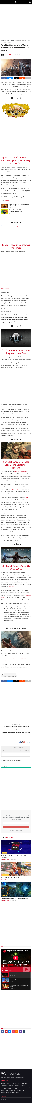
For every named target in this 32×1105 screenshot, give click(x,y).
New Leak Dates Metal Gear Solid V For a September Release (16, 464)
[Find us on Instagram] (13, 1031)
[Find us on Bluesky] (9, 1031)
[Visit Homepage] (15, 2)
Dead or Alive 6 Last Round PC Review (10, 878)
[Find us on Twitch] (20, 1031)
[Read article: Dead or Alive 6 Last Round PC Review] (16, 869)
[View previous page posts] (15, 217)
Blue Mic (24, 1090)
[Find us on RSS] (16, 1031)
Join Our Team (24, 1083)
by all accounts (14, 489)
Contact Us (9, 1083)
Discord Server (4, 1086)
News (7, 1092)
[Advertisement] (16, 21)
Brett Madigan (5, 288)
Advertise (11, 1085)
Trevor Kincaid (5, 859)
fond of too (11, 587)
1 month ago (12, 879)
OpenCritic (17, 1086)
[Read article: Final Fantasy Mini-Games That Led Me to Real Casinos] (16, 889)
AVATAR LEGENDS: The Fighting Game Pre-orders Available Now (19, 205)
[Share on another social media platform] (28, 78)
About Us (3, 1083)
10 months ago (13, 213)
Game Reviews (5, 874)
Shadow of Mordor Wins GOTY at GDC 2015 (16, 567)
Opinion (4, 852)
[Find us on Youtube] (6, 1031)
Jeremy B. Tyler (9, 54)
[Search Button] (30, 2)
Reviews (3, 1092)
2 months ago (13, 207)
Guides (17, 1092)
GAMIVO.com (10, 1088)
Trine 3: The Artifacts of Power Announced (16, 246)
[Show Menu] (2, 2)
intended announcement (21, 471)
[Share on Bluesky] (10, 78)
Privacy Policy (4, 1085)
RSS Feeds (23, 1085)
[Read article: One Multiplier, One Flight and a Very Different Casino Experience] (16, 847)
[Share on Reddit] (22, 78)
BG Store (11, 1086)
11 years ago (17, 54)
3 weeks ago (13, 859)
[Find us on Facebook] (2, 1031)
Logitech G (3, 1088)
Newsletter (17, 1085)
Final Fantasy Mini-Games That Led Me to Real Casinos (15, 898)
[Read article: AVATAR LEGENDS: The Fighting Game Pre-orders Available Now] (4, 206)
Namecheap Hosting (5, 1090)
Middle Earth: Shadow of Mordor (9, 676)
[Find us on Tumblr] (24, 1031)
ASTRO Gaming (18, 1088)
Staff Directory (16, 1083)
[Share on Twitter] (16, 78)
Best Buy (19, 1090)
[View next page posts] (17, 217)
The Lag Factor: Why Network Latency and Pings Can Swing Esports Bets (19, 210)
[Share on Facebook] (4, 78)
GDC (5, 674)
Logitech (24, 1088)
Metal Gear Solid (12, 674)
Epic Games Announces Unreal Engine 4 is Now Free (16, 352)
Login (29, 742)
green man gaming (25, 1086)
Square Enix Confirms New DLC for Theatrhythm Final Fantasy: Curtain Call (16, 160)
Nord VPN (13, 1090)
